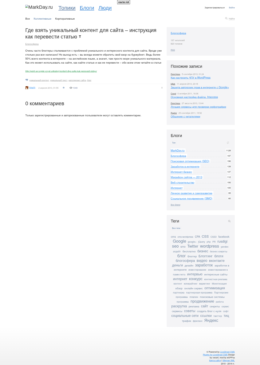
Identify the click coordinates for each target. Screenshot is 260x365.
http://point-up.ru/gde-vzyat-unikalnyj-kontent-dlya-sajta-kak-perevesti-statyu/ (61, 71)
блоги (218, 255)
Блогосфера (32, 43)
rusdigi (222, 241)
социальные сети (185, 315)
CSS (205, 236)
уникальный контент (39, 80)
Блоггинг (206, 255)
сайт (204, 305)
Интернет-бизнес (181, 172)
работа (220, 301)
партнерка (178, 292)
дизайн (189, 265)
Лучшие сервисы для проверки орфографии (198, 106)
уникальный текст (58, 80)
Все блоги (175, 204)
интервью (195, 273)
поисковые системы (212, 297)
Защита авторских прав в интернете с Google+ (200, 87)
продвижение (202, 301)
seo (175, 246)
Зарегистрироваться (215, 7)
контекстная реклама (215, 279)
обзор (179, 288)
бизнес (202, 250)
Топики (67, 7)
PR (214, 241)
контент (178, 283)
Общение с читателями (185, 116)
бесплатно (189, 251)
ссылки (206, 315)
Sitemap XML (229, 360)
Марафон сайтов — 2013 (186, 177)
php (209, 241)
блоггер (192, 256)
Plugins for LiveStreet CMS (215, 354)
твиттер (217, 315)
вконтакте (217, 260)
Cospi (173, 93)
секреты (215, 306)
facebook (223, 236)
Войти (232, 7)
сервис (225, 306)
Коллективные (42, 18)
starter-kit (123, 2)
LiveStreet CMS (227, 351)
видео (202, 260)
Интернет (177, 188)
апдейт (177, 251)
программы (183, 301)
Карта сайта (215, 360)
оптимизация (214, 287)
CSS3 (214, 236)
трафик (186, 321)
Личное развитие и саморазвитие (191, 193)
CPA (197, 236)
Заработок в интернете (185, 166)
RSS (173, 49)
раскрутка (179, 305)
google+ (192, 241)
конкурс (196, 278)
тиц (226, 315)
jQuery (201, 241)
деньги (177, 264)
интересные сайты (215, 274)
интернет (180, 278)
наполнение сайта (77, 80)
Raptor (174, 112)
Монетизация (219, 283)
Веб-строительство (182, 182)
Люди (105, 7)
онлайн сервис (193, 288)
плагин (194, 297)
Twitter (192, 246)
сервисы (177, 311)
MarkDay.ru (178, 150)
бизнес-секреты (218, 251)
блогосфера (185, 260)
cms (173, 236)
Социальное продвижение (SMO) (191, 198)
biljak (173, 83)
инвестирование (197, 269)
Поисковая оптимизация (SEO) (190, 161)
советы (189, 310)
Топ (173, 142)
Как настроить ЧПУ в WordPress (191, 77)
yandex (224, 246)
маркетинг (204, 283)
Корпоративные (65, 18)
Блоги (87, 7)
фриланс (198, 320)
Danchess (175, 74)
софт (226, 311)
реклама (194, 306)
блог (89, 80)
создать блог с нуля (209, 311)
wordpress (209, 246)
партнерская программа (199, 292)
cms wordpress (185, 236)
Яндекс (211, 320)
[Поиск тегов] (229, 221)
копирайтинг (190, 283)
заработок (204, 265)
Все (27, 18)
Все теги (176, 228)
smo (183, 246)
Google (179, 241)
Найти (232, 18)
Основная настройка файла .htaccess (194, 97)
